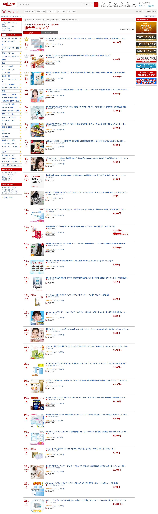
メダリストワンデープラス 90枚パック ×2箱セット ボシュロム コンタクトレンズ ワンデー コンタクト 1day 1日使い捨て (86, 363)
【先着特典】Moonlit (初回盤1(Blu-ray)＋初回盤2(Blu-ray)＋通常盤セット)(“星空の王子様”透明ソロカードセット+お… (85, 175)
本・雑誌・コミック (8, 155)
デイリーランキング (8, 174)
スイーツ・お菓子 (7, 66)
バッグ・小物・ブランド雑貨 (10, 49)
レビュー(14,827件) (58, 95)
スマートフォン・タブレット (10, 80)
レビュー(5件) (56, 61)
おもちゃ (5, 124)
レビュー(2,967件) (58, 266)
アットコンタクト (52, 314)
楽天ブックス (51, 177)
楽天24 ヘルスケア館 (53, 450)
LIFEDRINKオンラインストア (55, 108)
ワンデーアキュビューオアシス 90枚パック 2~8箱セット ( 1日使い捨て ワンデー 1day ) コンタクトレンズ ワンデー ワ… (85, 500)
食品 (3, 63)
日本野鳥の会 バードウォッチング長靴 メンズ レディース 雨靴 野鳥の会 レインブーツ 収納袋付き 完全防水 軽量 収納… (86, 243)
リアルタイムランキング (9, 172)
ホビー (4, 130)
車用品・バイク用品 (8, 140)
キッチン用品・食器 (8, 104)
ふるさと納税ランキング (9, 191)
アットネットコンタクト (53, 416)
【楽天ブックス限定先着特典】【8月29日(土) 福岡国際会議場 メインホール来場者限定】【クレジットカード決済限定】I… (86, 278)
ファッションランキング (9, 193)
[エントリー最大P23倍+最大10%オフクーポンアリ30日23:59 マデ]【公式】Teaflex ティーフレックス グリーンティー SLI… (86, 346)
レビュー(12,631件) (58, 318)
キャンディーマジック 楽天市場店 (56, 160)
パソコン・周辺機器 (8, 84)
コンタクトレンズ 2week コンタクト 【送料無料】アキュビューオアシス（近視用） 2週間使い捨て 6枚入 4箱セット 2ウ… (86, 432)
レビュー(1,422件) (58, 506)
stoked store (50, 348)
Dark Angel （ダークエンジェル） (56, 194)
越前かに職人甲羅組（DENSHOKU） (56, 125)
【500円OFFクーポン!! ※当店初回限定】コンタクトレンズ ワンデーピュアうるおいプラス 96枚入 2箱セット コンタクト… (87, 414)
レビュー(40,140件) (58, 335)
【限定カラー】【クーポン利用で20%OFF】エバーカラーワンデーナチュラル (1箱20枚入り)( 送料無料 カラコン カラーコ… (87, 329)
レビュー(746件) (57, 44)
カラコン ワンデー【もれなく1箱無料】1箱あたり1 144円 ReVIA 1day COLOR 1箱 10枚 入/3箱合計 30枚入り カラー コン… (86, 158)
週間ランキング (7, 176)
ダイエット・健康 (7, 107)
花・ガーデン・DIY (8, 120)
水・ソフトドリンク (8, 69)
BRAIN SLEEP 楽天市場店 (54, 468)
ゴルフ (4, 152)
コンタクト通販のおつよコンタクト (56, 485)
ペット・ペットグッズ (9, 143)
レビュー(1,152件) (58, 454)
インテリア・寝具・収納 (9, 97)
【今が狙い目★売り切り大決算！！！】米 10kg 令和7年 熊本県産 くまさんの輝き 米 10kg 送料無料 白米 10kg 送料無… (85, 72)
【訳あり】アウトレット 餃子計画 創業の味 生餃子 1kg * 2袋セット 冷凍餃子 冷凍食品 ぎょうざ (77, 55)
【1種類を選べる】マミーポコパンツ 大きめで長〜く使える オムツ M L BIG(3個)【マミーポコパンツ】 (80, 226)
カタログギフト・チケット (10, 162)
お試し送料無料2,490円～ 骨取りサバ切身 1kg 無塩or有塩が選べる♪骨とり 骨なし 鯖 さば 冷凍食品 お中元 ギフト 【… (85, 124)
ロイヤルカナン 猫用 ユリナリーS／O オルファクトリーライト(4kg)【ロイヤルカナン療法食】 (77, 295)
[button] (109, 4)
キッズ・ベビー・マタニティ (10, 147)
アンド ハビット (51, 382)
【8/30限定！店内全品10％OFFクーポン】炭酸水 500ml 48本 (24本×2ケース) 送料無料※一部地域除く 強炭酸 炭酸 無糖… (86, 107)
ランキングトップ (29, 11)
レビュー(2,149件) (58, 471)
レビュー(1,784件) (58, 369)
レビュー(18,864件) (58, 129)
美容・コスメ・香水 (8, 114)
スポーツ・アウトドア (9, 30)
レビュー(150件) (57, 198)
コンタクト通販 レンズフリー (55, 365)
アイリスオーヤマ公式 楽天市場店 (56, 143)
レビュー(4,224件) (58, 352)
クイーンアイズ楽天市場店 (54, 331)
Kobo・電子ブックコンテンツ (11, 165)
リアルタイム (61, 11)
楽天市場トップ (6, 16)
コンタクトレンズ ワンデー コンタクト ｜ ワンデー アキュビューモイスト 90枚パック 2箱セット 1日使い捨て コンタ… (85, 209)
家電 (3, 25)
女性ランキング (51, 11)
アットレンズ (51, 40)
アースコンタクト (52, 502)
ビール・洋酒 (6, 73)
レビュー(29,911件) (58, 164)
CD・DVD (5, 137)
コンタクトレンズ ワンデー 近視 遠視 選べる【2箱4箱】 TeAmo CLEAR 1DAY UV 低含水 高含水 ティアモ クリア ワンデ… (86, 90)
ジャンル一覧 (139, 11)
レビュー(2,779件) (58, 300)
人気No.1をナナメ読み (9, 187)
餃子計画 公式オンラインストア (55, 57)
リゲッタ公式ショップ (53, 262)
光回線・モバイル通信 (9, 94)
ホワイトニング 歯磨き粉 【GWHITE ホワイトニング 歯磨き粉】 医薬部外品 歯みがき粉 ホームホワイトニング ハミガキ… (87, 380)
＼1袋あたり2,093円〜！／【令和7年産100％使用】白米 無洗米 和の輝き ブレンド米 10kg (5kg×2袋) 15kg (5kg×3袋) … (85, 141)
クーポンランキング (8, 189)
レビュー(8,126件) (58, 215)
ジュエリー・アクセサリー (10, 56)
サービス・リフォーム (9, 26)
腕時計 (4, 59)
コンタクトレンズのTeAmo (54, 91)
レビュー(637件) (57, 78)
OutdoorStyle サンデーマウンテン (55, 245)
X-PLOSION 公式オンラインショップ (56, 399)
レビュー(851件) (57, 420)
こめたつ (50, 74)
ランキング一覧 (8, 197)
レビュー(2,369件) (58, 403)
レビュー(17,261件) (58, 112)
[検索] (96, 4)
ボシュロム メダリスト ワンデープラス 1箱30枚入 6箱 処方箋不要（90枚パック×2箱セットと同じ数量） (82, 483)
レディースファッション (9, 23)
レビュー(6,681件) (58, 147)
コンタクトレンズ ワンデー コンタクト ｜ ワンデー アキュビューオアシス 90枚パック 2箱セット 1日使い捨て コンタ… (85, 38)
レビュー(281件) (57, 386)
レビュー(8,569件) (58, 232)
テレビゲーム (6, 133)
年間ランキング (7, 180)
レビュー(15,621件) (58, 489)
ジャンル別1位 (72, 11)
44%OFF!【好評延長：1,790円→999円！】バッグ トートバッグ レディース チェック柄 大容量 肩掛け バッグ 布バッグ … (86, 192)
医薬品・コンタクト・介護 (10, 111)
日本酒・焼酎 (6, 28)
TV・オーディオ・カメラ (10, 88)
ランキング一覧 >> (150, 16)
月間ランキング (7, 178)
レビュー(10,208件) (58, 249)
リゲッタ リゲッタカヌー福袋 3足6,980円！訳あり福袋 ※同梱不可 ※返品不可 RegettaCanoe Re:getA (79, 261)
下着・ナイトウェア (8, 53)
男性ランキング (41, 11)
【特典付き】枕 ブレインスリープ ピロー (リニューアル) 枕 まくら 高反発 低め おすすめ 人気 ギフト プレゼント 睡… (85, 466)
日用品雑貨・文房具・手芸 (10, 101)
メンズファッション (8, 41)
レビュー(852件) (57, 437)
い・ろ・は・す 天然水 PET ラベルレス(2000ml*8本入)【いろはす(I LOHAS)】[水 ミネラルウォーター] (80, 449)
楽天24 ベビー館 (51, 228)
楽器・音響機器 (7, 127)
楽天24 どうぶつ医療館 (53, 296)
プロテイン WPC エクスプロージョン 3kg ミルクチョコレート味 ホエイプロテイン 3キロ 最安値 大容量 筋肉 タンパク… (86, 397)
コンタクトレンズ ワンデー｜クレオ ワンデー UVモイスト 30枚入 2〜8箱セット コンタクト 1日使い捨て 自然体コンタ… (86, 312)
